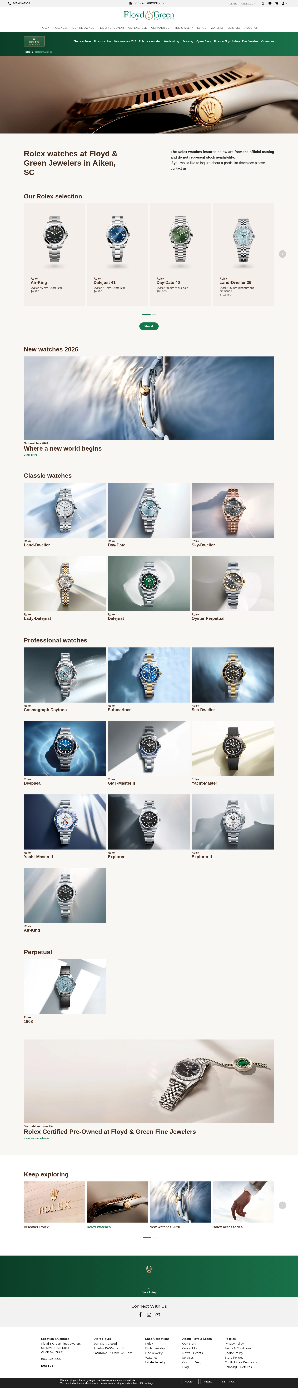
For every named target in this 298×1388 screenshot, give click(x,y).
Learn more (30, 454)
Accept (190, 1381)
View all (149, 326)
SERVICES (234, 27)
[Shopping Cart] (277, 3)
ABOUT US (251, 27)
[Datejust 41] (117, 242)
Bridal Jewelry (155, 1348)
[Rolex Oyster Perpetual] (233, 583)
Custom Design (192, 1362)
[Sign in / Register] (284, 3)
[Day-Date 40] (180, 242)
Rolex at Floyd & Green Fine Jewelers (236, 41)
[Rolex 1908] (65, 986)
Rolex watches (102, 41)
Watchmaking (172, 41)
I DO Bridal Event (111, 27)
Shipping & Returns (238, 1367)
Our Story (189, 1343)
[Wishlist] (270, 3)
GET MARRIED (160, 27)
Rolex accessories (150, 41)
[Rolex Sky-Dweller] (233, 510)
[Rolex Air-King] (65, 895)
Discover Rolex (82, 41)
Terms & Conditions (238, 1348)
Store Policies (234, 1357)
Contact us (267, 41)
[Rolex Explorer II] (233, 822)
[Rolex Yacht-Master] (233, 748)
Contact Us (189, 1348)
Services (187, 1357)
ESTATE (202, 27)
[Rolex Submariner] (149, 675)
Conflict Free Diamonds (241, 1362)
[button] (146, 314)
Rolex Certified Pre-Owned (73, 27)
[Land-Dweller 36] (243, 242)
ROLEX (44, 27)
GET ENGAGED (137, 27)
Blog (185, 1367)
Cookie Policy (234, 1353)
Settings (228, 1381)
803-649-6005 (51, 1359)
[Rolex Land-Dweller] (65, 510)
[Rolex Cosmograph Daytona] (65, 675)
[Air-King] (54, 242)
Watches (151, 1357)
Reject (209, 1381)
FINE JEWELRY (183, 27)
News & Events (192, 1353)
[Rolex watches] (117, 1202)
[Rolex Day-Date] (149, 510)
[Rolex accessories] (243, 1202)
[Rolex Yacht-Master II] (65, 822)
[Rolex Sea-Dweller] (233, 675)
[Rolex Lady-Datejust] (65, 583)
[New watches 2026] (180, 1202)
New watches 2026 (125, 41)
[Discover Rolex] (54, 1202)
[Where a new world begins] (149, 398)
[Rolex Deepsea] (65, 748)
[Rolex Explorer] (149, 822)
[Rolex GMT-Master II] (149, 748)
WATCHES (217, 27)
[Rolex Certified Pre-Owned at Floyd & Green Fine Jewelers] (149, 1081)
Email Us (47, 1365)
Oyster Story (203, 41)
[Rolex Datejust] (149, 583)
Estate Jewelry (155, 1362)
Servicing (187, 41)
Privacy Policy (234, 1343)
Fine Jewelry (154, 1353)
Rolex (27, 51)
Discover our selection (37, 1138)
